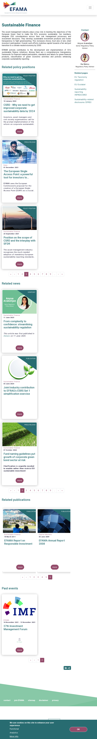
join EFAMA (19, 700)
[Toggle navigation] (90, 7)
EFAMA (16, 7)
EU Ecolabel (80, 84)
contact (7, 700)
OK (78, 729)
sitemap (31, 700)
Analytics (14, 732)
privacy (55, 700)
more (19, 131)
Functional (14, 729)
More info (14, 736)
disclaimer (43, 700)
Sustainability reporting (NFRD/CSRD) (81, 92)
